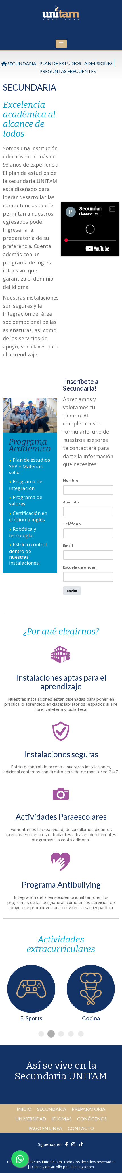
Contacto (81, 1128)
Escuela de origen (79, 567)
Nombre (70, 480)
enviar (72, 590)
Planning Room (82, 1167)
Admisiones (98, 63)
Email (68, 545)
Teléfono (72, 523)
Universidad (30, 1118)
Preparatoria (88, 1109)
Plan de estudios (60, 63)
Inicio (24, 1109)
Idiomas (61, 1118)
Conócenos (92, 1118)
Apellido (71, 502)
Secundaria (21, 63)
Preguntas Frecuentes (67, 71)
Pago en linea (45, 1128)
